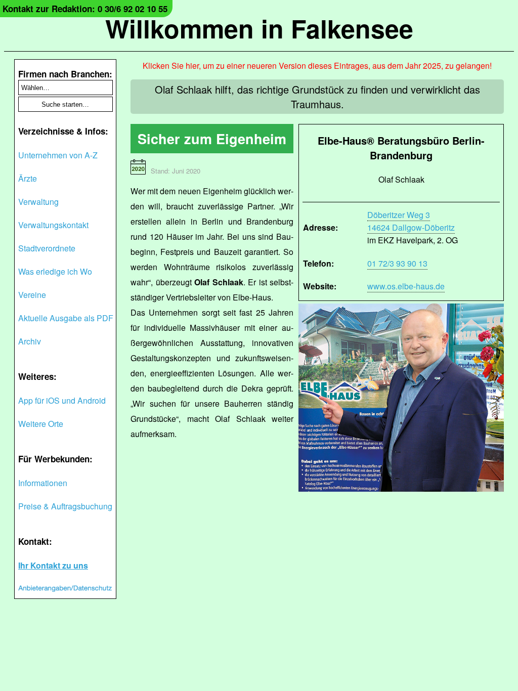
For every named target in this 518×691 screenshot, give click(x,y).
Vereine (32, 294)
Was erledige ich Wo (55, 271)
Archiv (29, 341)
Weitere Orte (40, 423)
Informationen (42, 483)
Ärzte (27, 178)
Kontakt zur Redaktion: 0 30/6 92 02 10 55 (85, 9)
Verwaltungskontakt (53, 225)
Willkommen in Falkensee (259, 28)
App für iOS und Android (62, 400)
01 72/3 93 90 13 (397, 263)
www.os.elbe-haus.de (406, 286)
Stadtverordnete (46, 248)
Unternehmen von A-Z (58, 155)
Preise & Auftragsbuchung (65, 506)
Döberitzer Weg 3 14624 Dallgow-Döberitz (411, 221)
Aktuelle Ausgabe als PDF (65, 318)
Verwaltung (38, 201)
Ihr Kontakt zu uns (53, 565)
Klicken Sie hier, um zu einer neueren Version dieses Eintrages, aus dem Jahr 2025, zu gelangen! (317, 65)
